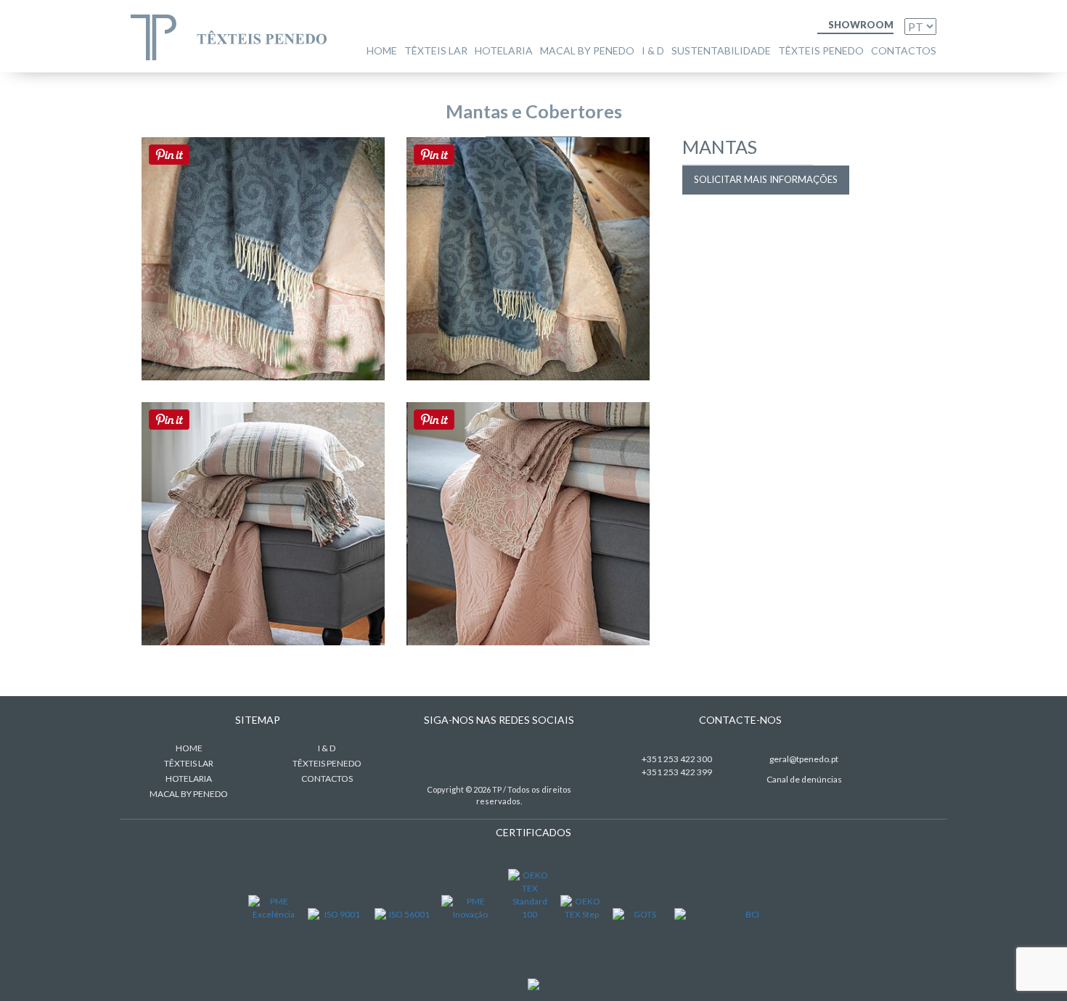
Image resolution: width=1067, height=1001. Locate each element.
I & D (653, 50)
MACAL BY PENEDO (587, 50)
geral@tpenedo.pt (803, 758)
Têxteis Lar (435, 50)
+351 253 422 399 (677, 772)
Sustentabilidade (721, 50)
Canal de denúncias (804, 779)
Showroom (860, 24)
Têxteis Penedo (821, 50)
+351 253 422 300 (677, 758)
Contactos (903, 50)
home (382, 50)
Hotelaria (504, 50)
